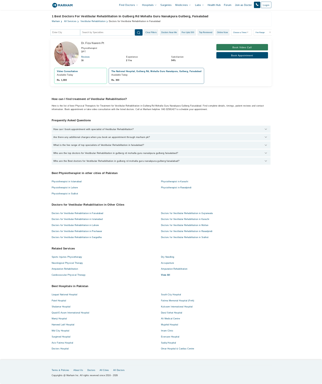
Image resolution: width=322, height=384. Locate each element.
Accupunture (167, 263)
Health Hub (214, 5)
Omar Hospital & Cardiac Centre (177, 348)
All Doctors (119, 370)
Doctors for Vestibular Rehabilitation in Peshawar (77, 231)
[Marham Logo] (62, 6)
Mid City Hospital (60, 330)
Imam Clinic (167, 330)
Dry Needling (167, 257)
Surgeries (166, 5)
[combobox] (65, 32)
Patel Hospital (59, 300)
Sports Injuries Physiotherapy (67, 257)
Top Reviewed (205, 32)
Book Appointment (242, 55)
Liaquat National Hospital (64, 294)
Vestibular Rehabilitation (92, 21)
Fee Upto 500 (188, 32)
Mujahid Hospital (169, 324)
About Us (78, 370)
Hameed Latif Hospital (63, 324)
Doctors (91, 370)
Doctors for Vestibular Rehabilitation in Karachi (185, 219)
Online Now (222, 32)
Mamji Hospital (59, 318)
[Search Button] (139, 32)
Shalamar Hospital (61, 306)
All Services (70, 21)
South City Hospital (171, 294)
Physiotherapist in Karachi (174, 181)
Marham (56, 21)
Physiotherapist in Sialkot (65, 193)
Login (266, 5)
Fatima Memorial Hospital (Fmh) (177, 300)
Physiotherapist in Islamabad (67, 181)
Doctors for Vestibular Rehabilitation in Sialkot (185, 237)
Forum (227, 5)
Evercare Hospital (170, 336)
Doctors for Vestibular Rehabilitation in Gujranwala (187, 213)
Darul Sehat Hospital (171, 312)
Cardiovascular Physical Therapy (69, 275)
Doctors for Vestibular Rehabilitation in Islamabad (77, 219)
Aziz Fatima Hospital (62, 343)
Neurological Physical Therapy (67, 263)
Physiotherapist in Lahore (65, 187)
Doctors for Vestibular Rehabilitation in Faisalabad (77, 213)
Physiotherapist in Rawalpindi (176, 187)
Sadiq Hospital (168, 343)
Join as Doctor (243, 5)
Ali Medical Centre (170, 318)
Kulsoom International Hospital (177, 306)
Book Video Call (242, 47)
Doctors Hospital (60, 348)
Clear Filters (151, 32)
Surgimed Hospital (61, 336)
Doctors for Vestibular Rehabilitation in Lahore (75, 225)
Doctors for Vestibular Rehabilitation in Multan (184, 225)
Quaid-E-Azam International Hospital (70, 312)
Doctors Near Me (169, 32)
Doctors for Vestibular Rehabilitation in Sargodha (77, 237)
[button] (257, 5)
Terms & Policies (60, 370)
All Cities (104, 370)
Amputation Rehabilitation (65, 269)
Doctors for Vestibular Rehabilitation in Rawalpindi (186, 231)
